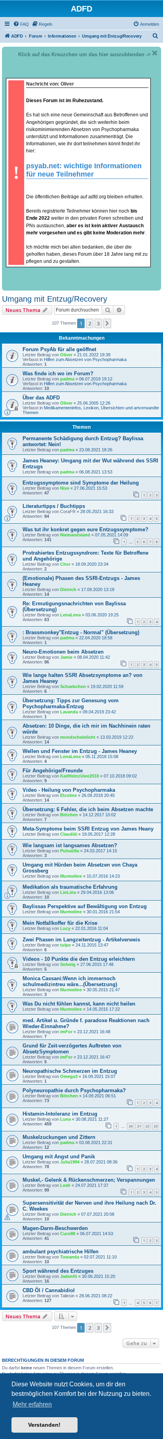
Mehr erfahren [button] (32, 1404)
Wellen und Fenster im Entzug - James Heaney (80, 751)
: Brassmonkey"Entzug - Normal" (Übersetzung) (81, 632)
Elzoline (68, 795)
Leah (65, 1185)
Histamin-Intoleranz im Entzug (60, 1114)
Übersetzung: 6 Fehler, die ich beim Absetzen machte (88, 809)
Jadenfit (68, 1276)
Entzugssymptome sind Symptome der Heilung (81, 483)
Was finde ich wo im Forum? (58, 373)
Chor (65, 564)
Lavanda (69, 711)
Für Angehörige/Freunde (53, 771)
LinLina (68, 892)
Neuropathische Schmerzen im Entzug (70, 1071)
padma (67, 378)
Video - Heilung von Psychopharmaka (69, 790)
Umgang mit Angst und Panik (59, 1157)
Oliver (66, 354)
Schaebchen (73, 686)
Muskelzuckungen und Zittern (59, 1137)
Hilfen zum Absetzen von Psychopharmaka (85, 359)
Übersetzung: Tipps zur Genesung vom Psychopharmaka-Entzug (71, 703)
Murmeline (71, 876)
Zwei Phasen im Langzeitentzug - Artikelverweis (81, 940)
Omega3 (69, 1076)
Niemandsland (75, 534)
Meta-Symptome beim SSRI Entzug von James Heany (88, 829)
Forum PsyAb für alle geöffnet (59, 349)
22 (147, 1126)
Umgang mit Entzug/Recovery (54, 299)
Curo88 (67, 1233)
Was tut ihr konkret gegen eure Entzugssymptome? (85, 529)
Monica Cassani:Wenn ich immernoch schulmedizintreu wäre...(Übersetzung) (70, 981)
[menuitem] (21, 24)
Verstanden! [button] (44, 1425)
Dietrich (68, 589)
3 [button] (98, 323)
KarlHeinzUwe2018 (79, 776)
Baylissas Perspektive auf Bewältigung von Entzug (85, 906)
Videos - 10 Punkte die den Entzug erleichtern (79, 959)
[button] (107, 323)
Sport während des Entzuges (58, 1271)
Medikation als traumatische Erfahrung (70, 887)
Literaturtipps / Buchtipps (54, 506)
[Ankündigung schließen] (154, 53)
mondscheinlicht (77, 737)
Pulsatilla (69, 850)
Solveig (68, 964)
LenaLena (70, 614)
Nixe (64, 488)
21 (139, 1126)
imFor (66, 1031)
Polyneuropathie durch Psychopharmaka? (74, 1090)
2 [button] (89, 323)
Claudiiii (68, 834)
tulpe (65, 945)
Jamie (66, 657)
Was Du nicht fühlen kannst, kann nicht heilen (79, 1004)
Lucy (65, 928)
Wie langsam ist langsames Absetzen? (70, 845)
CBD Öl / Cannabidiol (49, 1290)
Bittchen (69, 814)
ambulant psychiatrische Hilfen (61, 1252)
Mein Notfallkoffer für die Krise (60, 923)
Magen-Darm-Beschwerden (55, 1228)
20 (131, 1126)
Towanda (69, 1257)
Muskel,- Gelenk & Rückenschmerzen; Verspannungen (89, 1180)
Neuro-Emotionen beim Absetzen (63, 652)
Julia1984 (70, 1162)
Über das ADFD (41, 398)
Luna (65, 1119)
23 (155, 1126)
